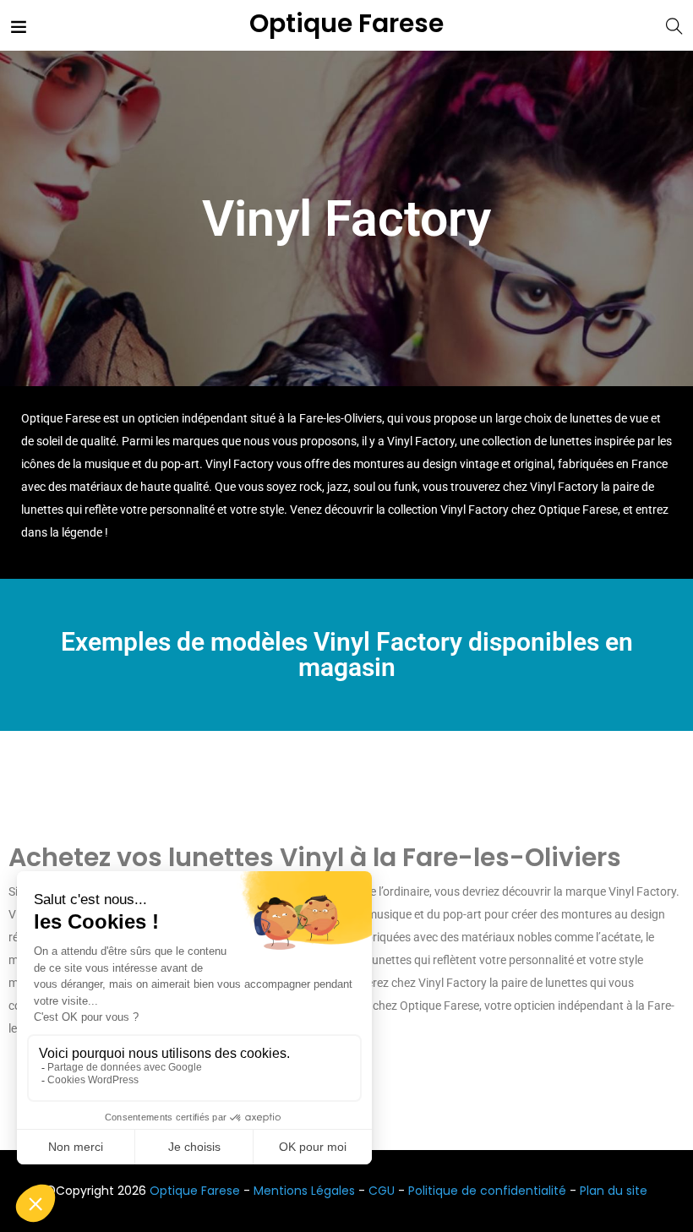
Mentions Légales (304, 1190)
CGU (381, 1190)
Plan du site (613, 1190)
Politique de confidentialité (487, 1190)
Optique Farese (346, 23)
